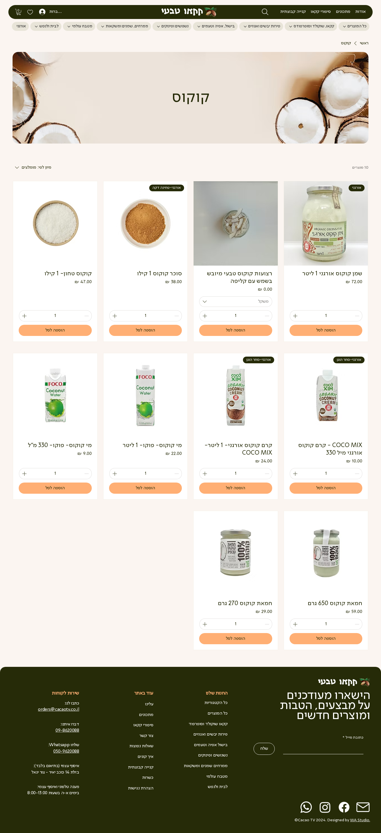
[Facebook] (344, 807)
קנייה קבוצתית (140, 767)
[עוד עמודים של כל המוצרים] (344, 26)
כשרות (147, 777)
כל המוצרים (218, 713)
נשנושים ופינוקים (213, 755)
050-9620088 (66, 751)
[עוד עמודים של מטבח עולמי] (68, 26)
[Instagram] (325, 807)
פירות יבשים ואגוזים (210, 734)
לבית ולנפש (218, 787)
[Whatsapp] (306, 807)
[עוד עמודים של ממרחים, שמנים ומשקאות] (102, 26)
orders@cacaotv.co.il (58, 709)
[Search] (265, 12)
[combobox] (235, 301)
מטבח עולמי (217, 776)
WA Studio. (360, 820)
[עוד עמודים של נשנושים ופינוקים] (158, 26)
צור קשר (146, 736)
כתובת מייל (353, 737)
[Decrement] (357, 316)
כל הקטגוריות (216, 703)
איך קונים (145, 757)
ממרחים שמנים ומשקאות (206, 766)
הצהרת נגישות (140, 788)
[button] (360, 11)
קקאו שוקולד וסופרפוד (208, 724)
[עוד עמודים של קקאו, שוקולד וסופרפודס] (290, 26)
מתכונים (146, 715)
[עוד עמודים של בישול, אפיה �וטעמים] (198, 26)
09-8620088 (67, 730)
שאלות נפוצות (141, 746)
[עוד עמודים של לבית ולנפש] (36, 26)
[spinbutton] (326, 316)
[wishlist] (30, 12)
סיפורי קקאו (143, 725)
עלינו (149, 704)
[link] (18, 12)
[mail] (363, 807)
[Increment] (294, 316)
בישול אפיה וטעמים (211, 745)
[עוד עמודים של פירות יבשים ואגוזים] (245, 26)
